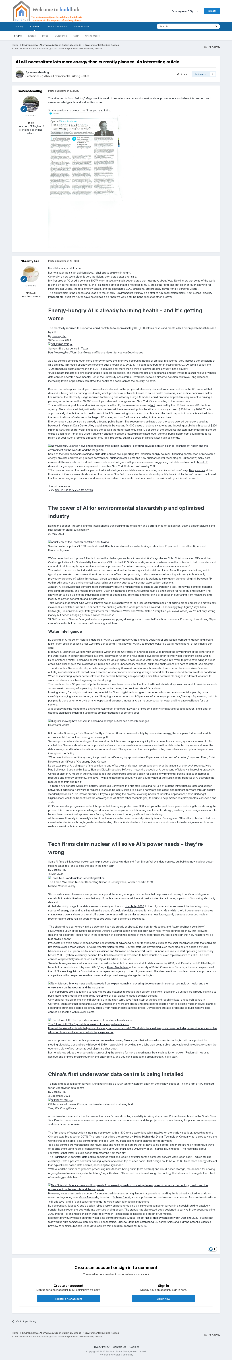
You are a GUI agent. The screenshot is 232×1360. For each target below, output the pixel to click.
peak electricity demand (129, 910)
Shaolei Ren (89, 376)
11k (32, 122)
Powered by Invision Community (116, 1354)
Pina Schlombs (57, 769)
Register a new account (68, 1298)
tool (152, 405)
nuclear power (118, 457)
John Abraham (117, 1148)
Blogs (45, 35)
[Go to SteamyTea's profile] (31, 274)
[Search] (216, 26)
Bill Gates (147, 951)
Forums (17, 35)
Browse (34, 26)
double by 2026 (134, 906)
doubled (154, 955)
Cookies (134, 1346)
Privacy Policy (101, 1346)
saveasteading (39, 72)
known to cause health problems (155, 393)
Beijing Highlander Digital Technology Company (162, 1136)
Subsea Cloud (121, 1197)
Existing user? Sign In (185, 11)
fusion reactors (116, 946)
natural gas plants (72, 995)
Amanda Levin (62, 930)
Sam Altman (102, 951)
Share (183, 74)
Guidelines (61, 35)
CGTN (84, 1136)
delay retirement (98, 995)
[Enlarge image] (60, 344)
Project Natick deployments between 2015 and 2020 (167, 1217)
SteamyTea (30, 261)
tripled (174, 955)
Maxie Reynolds (88, 1197)
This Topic (201, 26)
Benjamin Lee (197, 470)
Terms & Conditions (56, 26)
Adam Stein (138, 999)
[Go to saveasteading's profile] (20, 74)
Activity (19, 26)
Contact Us (119, 1346)
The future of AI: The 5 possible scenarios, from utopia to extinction (88, 1024)
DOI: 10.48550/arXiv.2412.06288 (74, 490)
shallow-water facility (94, 1213)
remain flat (130, 914)
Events (32, 35)
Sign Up (212, 10)
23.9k (32, 292)
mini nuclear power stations (69, 946)
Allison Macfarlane (118, 967)
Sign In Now (163, 1298)
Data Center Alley (83, 425)
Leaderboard (81, 26)
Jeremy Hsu (59, 336)
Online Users (92, 35)
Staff (76, 35)
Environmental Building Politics (71, 76)
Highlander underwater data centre (75, 1156)
